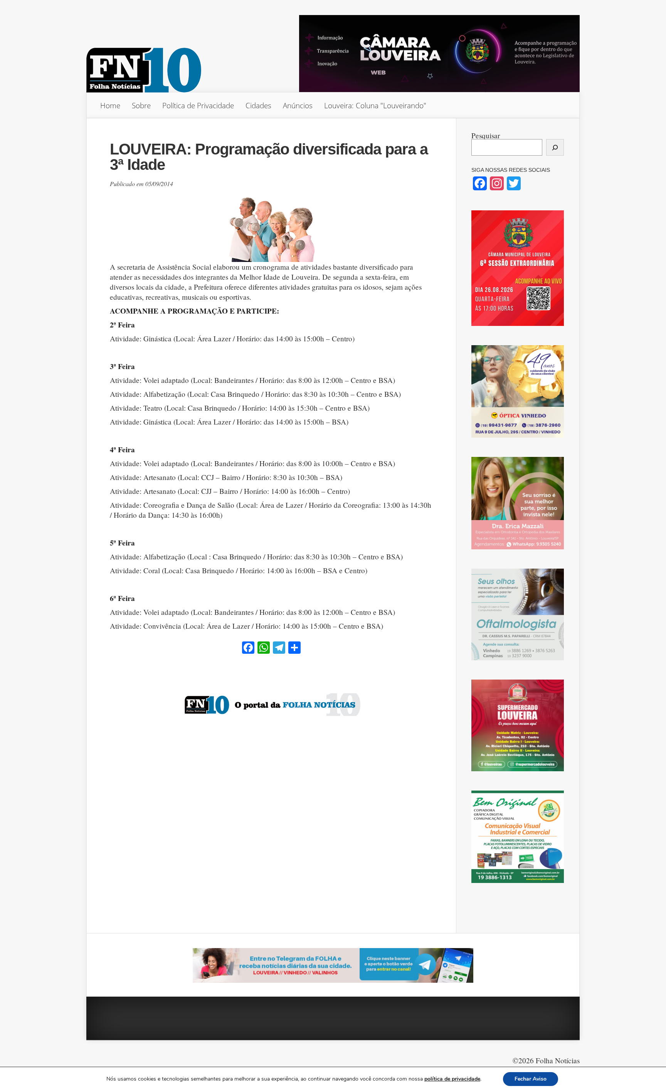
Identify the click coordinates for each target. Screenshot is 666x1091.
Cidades (258, 105)
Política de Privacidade (198, 105)
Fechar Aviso (531, 1079)
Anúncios (298, 105)
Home (110, 105)
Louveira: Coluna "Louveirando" (375, 105)
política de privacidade (452, 1079)
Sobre (141, 105)
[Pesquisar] (555, 147)
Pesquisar (485, 135)
